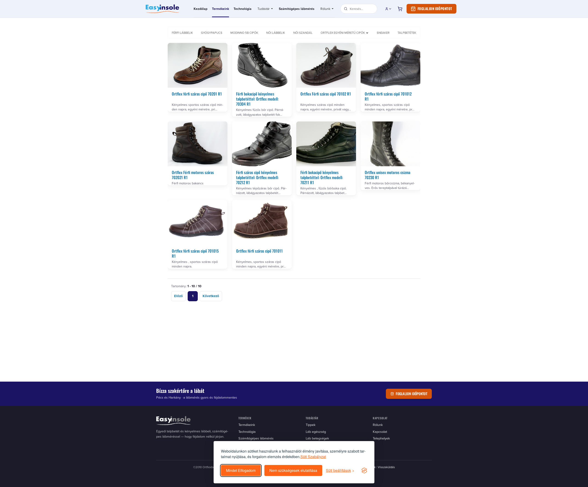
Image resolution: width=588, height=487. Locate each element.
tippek (310, 424)
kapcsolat (380, 431)
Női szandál (303, 33)
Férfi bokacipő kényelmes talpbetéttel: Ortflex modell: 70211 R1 (321, 177)
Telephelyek (381, 438)
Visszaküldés (386, 467)
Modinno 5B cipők (244, 33)
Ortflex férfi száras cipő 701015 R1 (195, 253)
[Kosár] (400, 9)
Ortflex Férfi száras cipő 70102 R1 (325, 94)
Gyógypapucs (211, 33)
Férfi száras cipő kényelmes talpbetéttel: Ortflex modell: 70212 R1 (257, 177)
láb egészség (316, 431)
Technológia (243, 8)
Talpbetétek (407, 33)
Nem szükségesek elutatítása (293, 470)
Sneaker (383, 33)
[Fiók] (388, 9)
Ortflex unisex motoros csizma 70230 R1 (387, 174)
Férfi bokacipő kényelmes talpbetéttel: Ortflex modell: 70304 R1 (257, 99)
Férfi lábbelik (182, 33)
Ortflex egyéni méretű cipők (343, 33)
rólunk (378, 424)
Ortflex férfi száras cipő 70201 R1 (197, 94)
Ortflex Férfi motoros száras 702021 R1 (193, 174)
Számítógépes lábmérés (296, 8)
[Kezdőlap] (167, 8)
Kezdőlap (200, 8)
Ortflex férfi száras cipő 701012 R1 (388, 96)
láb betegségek (317, 438)
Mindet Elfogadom (241, 470)
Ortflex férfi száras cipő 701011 (259, 251)
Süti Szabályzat (313, 456)
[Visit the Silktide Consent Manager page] (364, 470)
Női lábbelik (275, 33)
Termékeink (220, 8)
